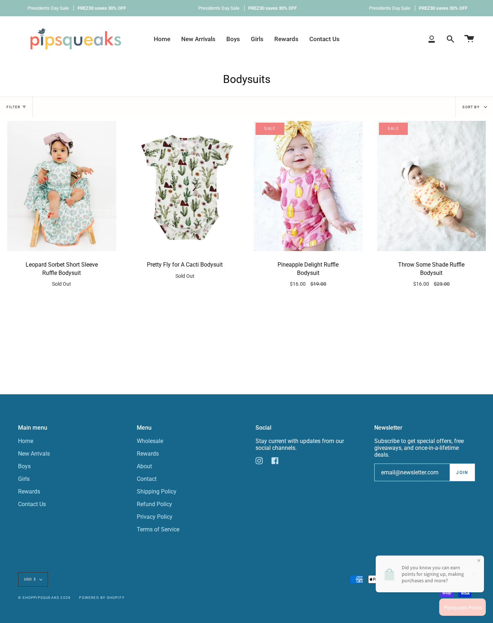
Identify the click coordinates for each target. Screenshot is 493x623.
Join (462, 472)
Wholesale (150, 441)
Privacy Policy (155, 516)
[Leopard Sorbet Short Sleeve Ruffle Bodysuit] (61, 186)
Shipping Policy (156, 491)
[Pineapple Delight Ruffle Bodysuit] (308, 186)
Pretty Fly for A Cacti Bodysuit (185, 269)
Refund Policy (154, 504)
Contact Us (32, 504)
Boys (24, 466)
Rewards (29, 491)
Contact (147, 478)
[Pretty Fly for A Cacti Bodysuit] (185, 186)
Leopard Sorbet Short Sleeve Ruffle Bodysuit (62, 274)
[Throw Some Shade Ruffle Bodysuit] (431, 186)
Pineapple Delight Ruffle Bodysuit (308, 274)
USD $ (30, 579)
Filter (13, 107)
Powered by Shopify (102, 598)
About (144, 466)
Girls (24, 478)
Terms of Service (158, 529)
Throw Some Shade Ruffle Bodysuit (431, 274)
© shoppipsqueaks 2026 (44, 598)
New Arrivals (34, 453)
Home (25, 441)
